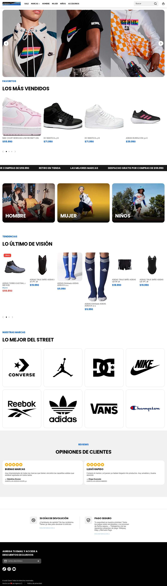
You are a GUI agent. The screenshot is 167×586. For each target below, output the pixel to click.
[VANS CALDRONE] (63, 116)
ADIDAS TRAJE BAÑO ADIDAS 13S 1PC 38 (151, 281)
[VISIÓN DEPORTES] (11, 3)
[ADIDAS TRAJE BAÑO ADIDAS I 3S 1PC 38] (42, 264)
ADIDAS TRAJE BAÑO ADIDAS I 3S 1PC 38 (42, 281)
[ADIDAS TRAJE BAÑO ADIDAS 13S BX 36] (124, 264)
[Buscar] (155, 3)
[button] (163, 3)
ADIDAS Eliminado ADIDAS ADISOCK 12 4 (67, 284)
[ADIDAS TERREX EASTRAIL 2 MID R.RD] (104, 116)
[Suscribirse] (38, 561)
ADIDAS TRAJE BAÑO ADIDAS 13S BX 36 (124, 281)
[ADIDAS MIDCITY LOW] (21, 116)
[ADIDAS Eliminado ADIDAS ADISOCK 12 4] (69, 266)
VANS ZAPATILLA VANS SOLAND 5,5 (140, 138)
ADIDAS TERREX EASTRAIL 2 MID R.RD (100, 138)
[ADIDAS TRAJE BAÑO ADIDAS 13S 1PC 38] (152, 264)
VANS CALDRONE (51, 138)
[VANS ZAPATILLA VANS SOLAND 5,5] (145, 116)
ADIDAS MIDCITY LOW (11, 138)
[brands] (21, 367)
